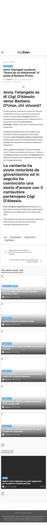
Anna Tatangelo (28, 79)
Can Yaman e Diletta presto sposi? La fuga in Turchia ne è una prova (22, 430)
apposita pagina (34, 519)
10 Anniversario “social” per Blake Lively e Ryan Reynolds (23, 347)
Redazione (9, 79)
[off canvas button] (2, 52)
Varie (15, 286)
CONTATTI (17, 512)
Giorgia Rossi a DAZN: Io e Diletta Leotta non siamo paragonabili (21, 402)
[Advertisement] (23, 24)
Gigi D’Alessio (18, 82)
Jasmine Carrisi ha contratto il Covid (18, 321)
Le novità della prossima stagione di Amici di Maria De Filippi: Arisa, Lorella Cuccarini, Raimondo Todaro (22, 291)
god (6, 486)
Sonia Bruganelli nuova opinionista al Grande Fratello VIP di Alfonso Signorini (22, 375)
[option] (23, 472)
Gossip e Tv (8, 66)
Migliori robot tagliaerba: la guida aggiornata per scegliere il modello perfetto (22, 482)
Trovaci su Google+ (27, 512)
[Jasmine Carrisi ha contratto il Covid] (23, 315)
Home (5, 62)
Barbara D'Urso (7, 82)
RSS (21, 512)
